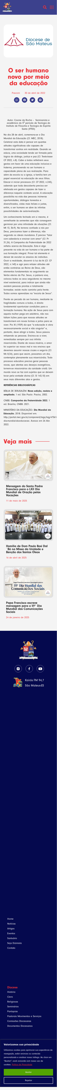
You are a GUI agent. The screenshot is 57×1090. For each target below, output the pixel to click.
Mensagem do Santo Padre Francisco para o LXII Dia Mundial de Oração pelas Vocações (24, 490)
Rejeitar (28, 1080)
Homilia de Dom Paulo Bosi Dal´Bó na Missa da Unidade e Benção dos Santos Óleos (27, 549)
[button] (51, 7)
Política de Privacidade (22, 1064)
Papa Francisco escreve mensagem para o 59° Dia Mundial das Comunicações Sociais (24, 607)
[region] (28, 1063)
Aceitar (28, 1072)
